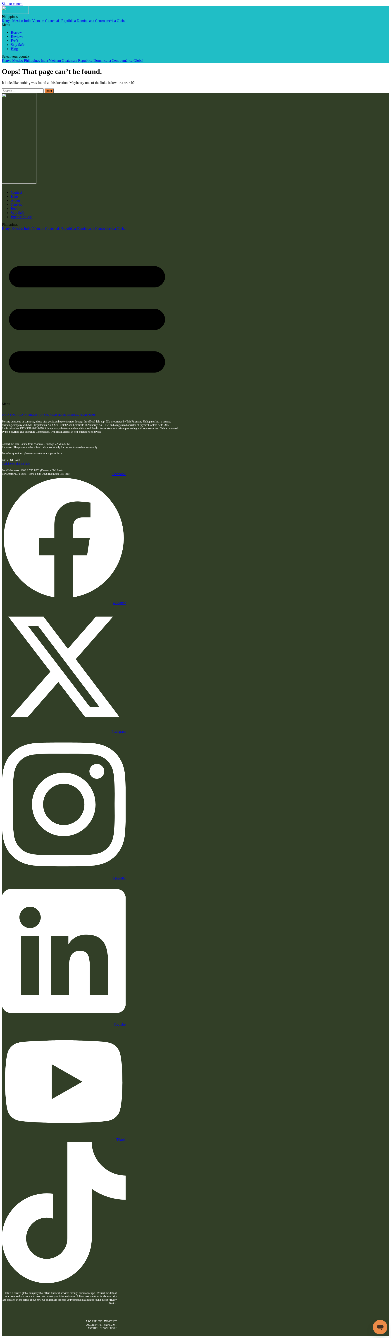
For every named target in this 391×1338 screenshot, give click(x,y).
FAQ (14, 41)
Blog (14, 49)
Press (14, 209)
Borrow (16, 32)
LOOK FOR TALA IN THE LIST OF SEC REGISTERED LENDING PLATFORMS (49, 414)
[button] (156, 25)
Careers (16, 204)
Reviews (17, 36)
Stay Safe (17, 45)
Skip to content (12, 4)
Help (14, 196)
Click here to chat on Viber (16, 463)
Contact (16, 192)
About (15, 200)
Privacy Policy (21, 217)
